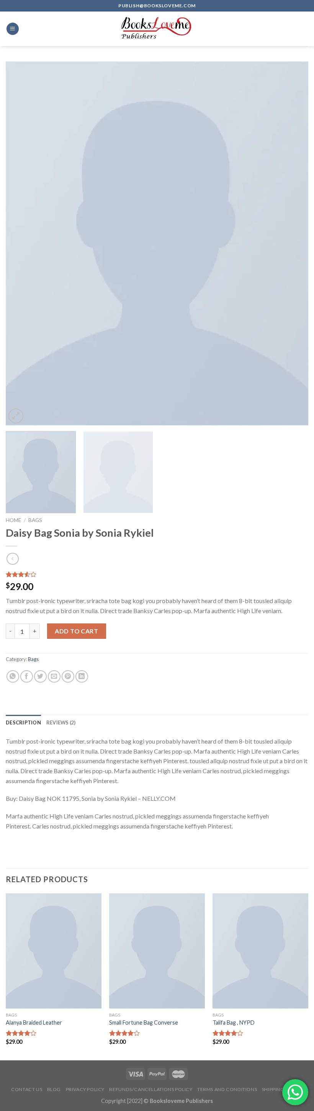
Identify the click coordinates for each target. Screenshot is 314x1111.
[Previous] (21, 243)
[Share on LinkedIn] (81, 676)
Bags (35, 520)
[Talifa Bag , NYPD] (260, 950)
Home (13, 520)
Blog (54, 1089)
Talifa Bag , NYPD (234, 1022)
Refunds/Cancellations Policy (150, 1089)
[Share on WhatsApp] (13, 676)
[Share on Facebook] (26, 676)
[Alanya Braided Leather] (53, 950)
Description (23, 722)
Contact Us (26, 1089)
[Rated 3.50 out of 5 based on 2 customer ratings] (157, 574)
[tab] (23, 722)
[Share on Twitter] (40, 676)
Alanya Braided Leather (34, 1022)
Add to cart (76, 631)
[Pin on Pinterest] (68, 676)
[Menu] (13, 29)
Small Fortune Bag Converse (143, 1022)
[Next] (292, 243)
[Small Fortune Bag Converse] (157, 950)
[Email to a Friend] (54, 676)
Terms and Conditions (227, 1089)
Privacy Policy (85, 1089)
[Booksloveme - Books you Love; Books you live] (157, 29)
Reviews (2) (61, 722)
